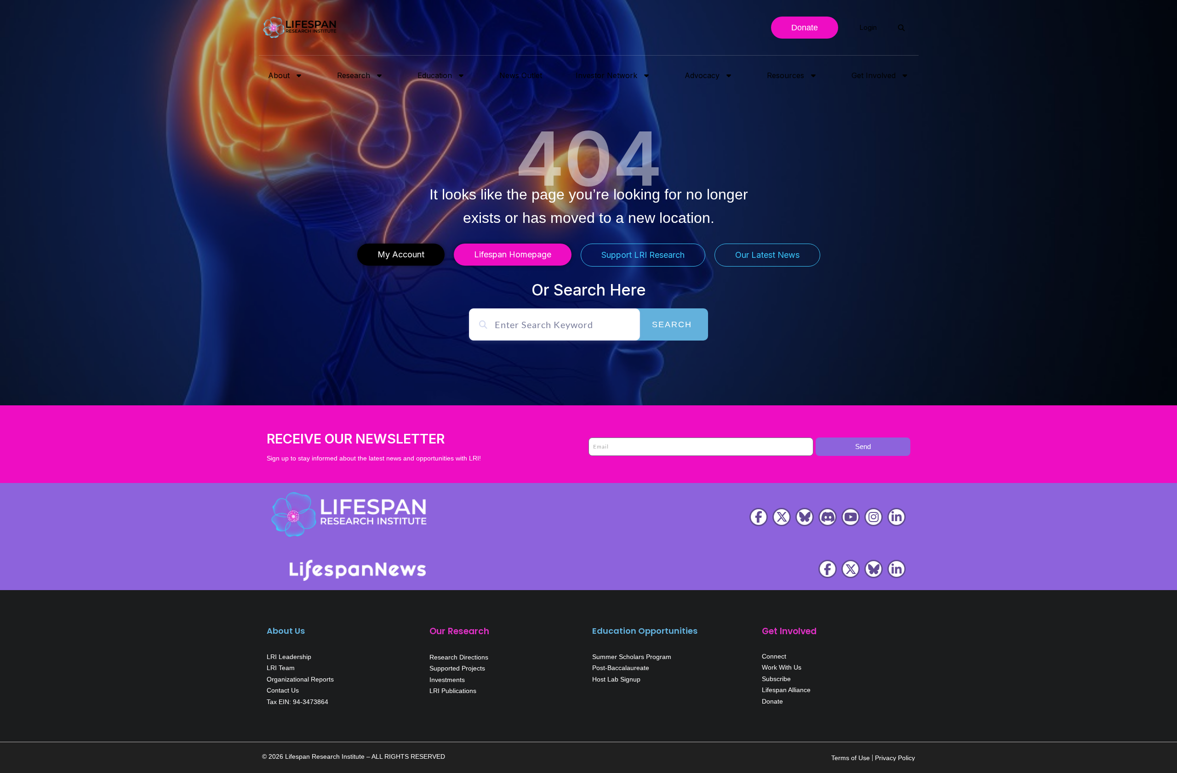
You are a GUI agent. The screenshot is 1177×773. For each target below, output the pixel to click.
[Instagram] (873, 517)
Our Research (459, 631)
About (279, 75)
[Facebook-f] (758, 517)
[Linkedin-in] (896, 517)
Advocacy (702, 75)
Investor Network (606, 75)
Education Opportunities (644, 631)
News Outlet (520, 75)
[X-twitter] (781, 517)
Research (353, 75)
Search (672, 324)
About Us (286, 631)
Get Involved (873, 75)
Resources (785, 75)
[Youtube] (850, 517)
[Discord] (827, 517)
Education (434, 75)
